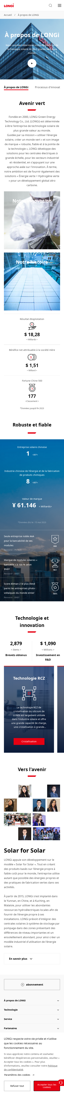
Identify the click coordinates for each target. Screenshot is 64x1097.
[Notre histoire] (32, 281)
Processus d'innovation (49, 87)
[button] (50, 5)
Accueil (8, 14)
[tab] (16, 87)
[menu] (60, 5)
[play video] (32, 63)
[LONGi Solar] (9, 5)
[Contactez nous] (60, 1082)
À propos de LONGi (28, 14)
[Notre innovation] (32, 220)
